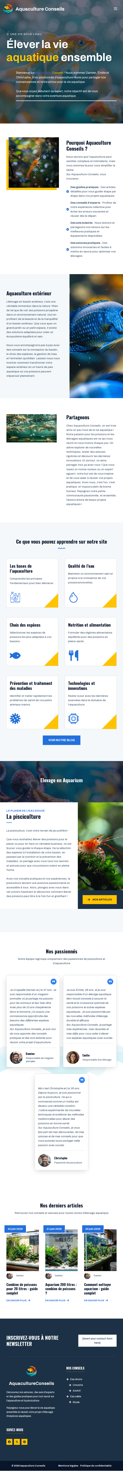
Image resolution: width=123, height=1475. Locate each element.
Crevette (78, 1385)
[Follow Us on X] (17, 1442)
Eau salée (75, 1396)
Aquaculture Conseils (40, 9)
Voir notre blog (61, 740)
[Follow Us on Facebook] (9, 1442)
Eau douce (76, 1379)
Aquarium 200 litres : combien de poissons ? (61, 1288)
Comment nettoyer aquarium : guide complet (97, 1288)
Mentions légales (68, 1466)
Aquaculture (43, 72)
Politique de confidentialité (95, 1466)
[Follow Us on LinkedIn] (24, 1442)
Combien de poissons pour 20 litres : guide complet (22, 1288)
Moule (76, 1402)
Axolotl (77, 1390)
